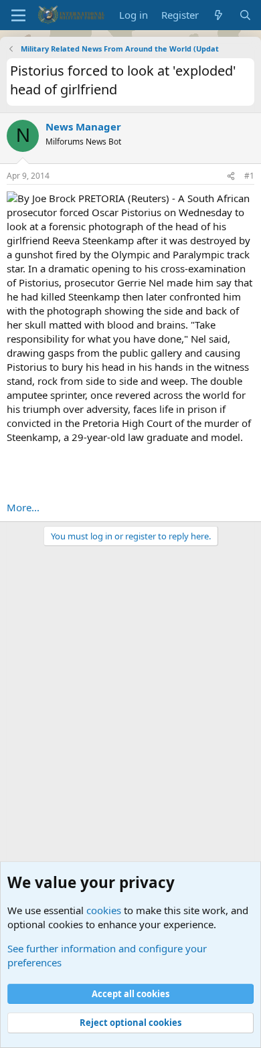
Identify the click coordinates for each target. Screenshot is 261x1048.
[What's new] (218, 15)
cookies (103, 910)
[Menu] (18, 15)
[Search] (245, 15)
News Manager (83, 126)
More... (23, 507)
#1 (249, 175)
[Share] (231, 176)
